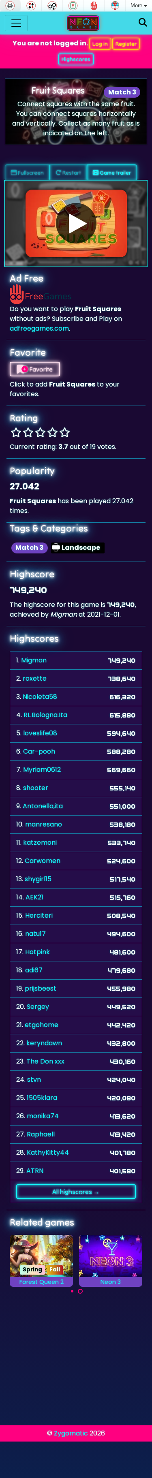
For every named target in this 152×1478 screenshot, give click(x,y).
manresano (43, 824)
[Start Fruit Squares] (76, 223)
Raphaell (41, 1134)
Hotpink (37, 952)
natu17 (35, 933)
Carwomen (42, 860)
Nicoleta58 (40, 696)
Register (126, 43)
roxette (35, 678)
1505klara (42, 1097)
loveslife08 (40, 733)
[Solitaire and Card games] (31, 6)
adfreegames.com (39, 328)
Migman (34, 660)
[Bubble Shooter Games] (115, 6)
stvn (34, 1079)
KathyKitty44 (48, 1152)
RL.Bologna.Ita (45, 715)
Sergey (38, 1006)
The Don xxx (45, 1061)
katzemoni (40, 842)
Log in (100, 43)
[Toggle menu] (16, 23)
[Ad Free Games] (94, 6)
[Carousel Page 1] (72, 1291)
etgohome (41, 1024)
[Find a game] (143, 23)
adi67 (34, 970)
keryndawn (44, 1043)
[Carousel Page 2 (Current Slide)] (80, 1291)
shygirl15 (38, 879)
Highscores (76, 59)
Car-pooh (39, 751)
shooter (35, 787)
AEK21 (34, 897)
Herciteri (39, 915)
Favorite (40, 369)
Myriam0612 (42, 769)
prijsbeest (40, 988)
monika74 (43, 1116)
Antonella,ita (43, 806)
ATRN (34, 1170)
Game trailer (114, 172)
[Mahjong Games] (73, 6)
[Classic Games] (10, 6)
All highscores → (76, 1192)
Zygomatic (71, 1433)
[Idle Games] (52, 6)
